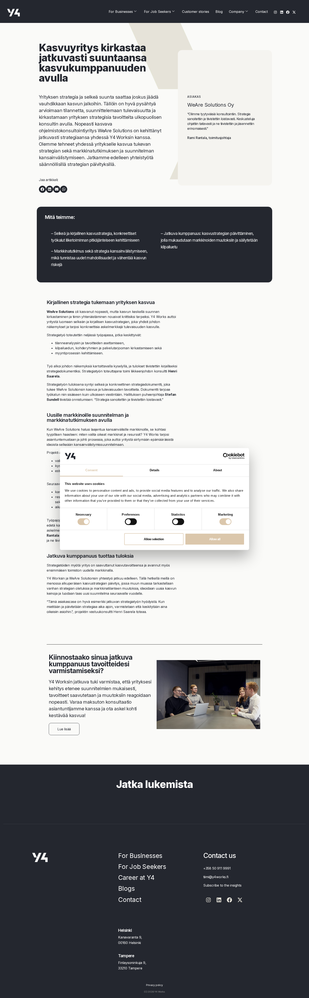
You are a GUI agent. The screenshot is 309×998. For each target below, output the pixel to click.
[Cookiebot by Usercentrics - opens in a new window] (226, 456)
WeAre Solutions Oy (210, 105)
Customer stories (195, 11)
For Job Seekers (157, 11)
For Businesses (121, 11)
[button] (42, 189)
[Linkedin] (282, 12)
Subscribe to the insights (222, 885)
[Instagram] (275, 12)
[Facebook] (288, 12)
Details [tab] (155, 470)
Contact (261, 11)
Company (236, 11)
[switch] (131, 521)
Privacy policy (154, 985)
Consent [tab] (91, 470)
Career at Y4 (136, 877)
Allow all (214, 539)
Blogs (126, 888)
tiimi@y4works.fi (215, 877)
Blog (219, 11)
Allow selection (154, 539)
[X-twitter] (294, 12)
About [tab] (217, 470)
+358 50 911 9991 (217, 868)
